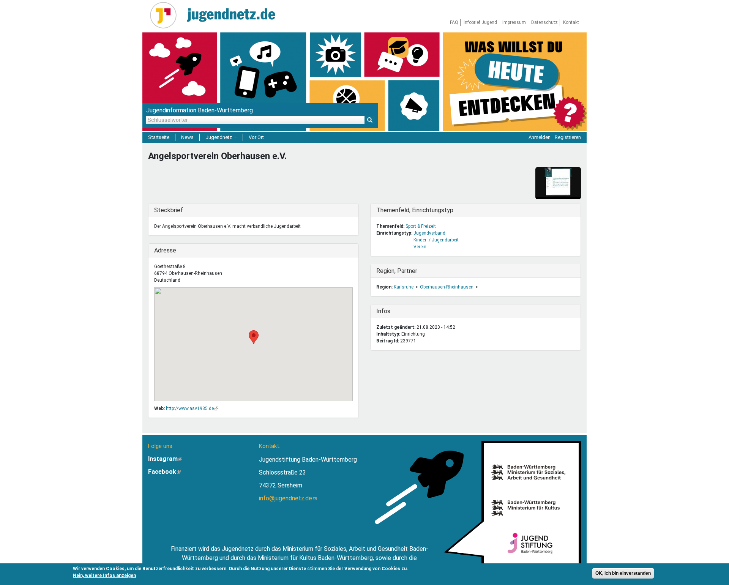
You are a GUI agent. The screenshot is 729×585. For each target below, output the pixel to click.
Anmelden (540, 137)
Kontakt (571, 22)
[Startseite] (166, 15)
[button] (254, 337)
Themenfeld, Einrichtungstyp (414, 210)
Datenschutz (544, 22)
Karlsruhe (403, 287)
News (187, 137)
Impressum (514, 22)
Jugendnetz (219, 137)
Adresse (169, 250)
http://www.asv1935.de (192, 408)
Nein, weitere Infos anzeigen (104, 575)
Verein (419, 246)
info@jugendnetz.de (288, 498)
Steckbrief (169, 210)
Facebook (164, 471)
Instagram (165, 458)
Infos (391, 311)
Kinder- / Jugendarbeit (436, 240)
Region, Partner (396, 270)
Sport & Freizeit (421, 226)
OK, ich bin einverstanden (623, 573)
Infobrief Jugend (480, 22)
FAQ (454, 22)
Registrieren (568, 137)
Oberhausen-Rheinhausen (446, 287)
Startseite (158, 137)
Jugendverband (429, 233)
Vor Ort (256, 137)
